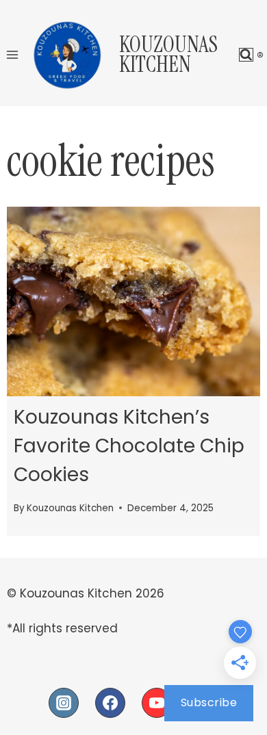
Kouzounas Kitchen (70, 508)
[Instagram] (64, 703)
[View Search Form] (246, 55)
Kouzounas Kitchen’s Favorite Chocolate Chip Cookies (129, 446)
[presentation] (133, 302)
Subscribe (209, 702)
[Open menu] (12, 54)
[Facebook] (110, 703)
